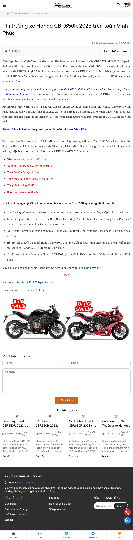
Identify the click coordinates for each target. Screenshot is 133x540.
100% (115, 51)
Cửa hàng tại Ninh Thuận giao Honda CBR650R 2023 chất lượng (116, 423)
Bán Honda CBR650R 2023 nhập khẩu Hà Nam (49, 423)
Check (120, 505)
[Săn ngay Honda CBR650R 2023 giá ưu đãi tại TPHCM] (16, 416)
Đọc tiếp (6, 456)
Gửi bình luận (66, 400)
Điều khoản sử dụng (16, 509)
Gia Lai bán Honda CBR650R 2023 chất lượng (83, 423)
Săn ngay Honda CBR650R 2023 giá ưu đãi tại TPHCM (15, 423)
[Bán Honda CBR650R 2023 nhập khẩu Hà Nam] (50, 416)
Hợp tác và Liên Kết (60, 503)
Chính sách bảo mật (16, 514)
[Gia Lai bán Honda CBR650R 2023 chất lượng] (83, 416)
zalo (86, 267)
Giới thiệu (10, 503)
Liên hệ (9, 519)
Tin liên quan (66, 410)
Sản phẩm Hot (57, 509)
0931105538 (25, 482)
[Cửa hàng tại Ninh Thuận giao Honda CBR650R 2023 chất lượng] (116, 416)
